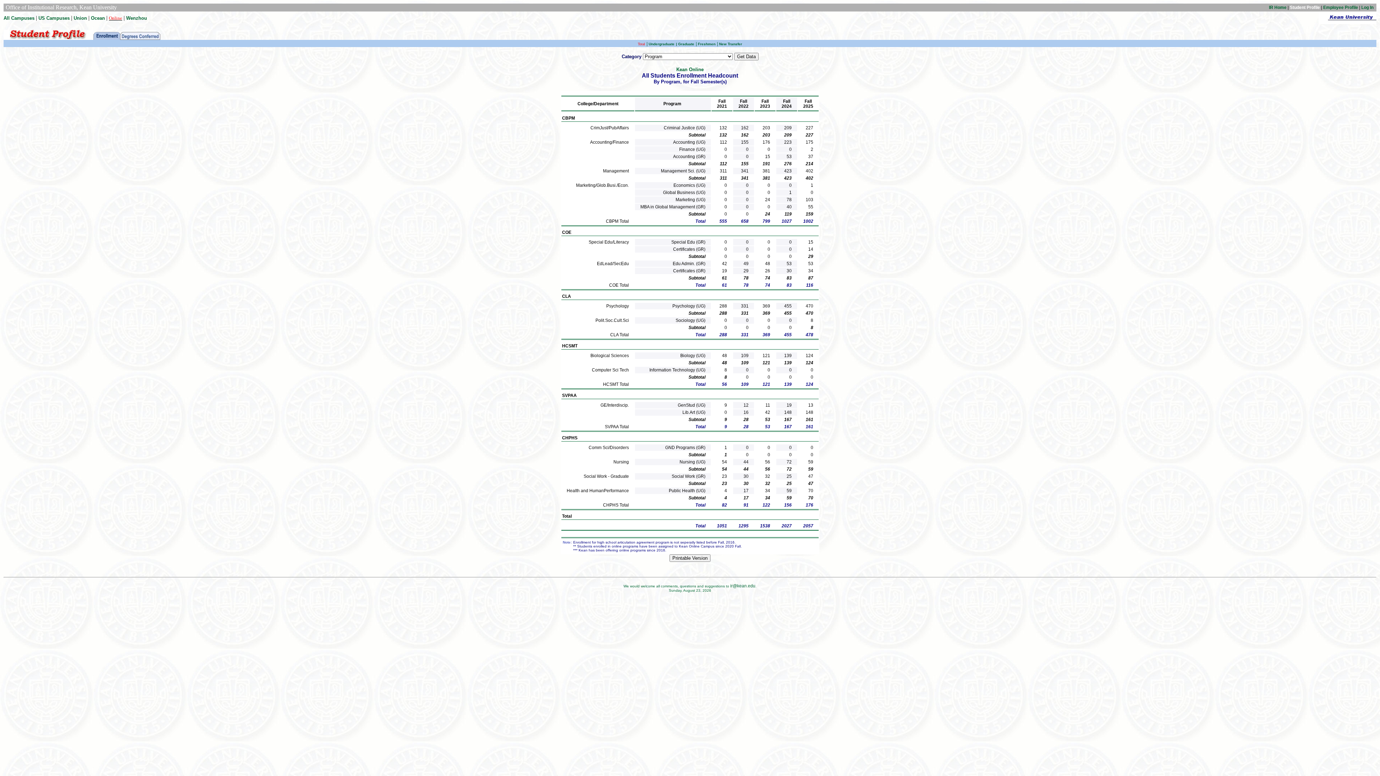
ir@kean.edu (742, 585)
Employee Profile (1340, 7)
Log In (1367, 7)
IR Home (1278, 7)
